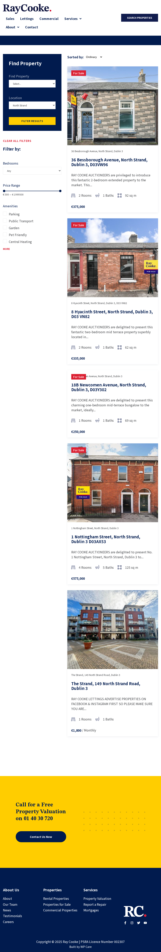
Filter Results (32, 121)
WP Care (86, 947)
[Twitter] (138, 922)
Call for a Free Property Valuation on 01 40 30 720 (41, 812)
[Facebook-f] (125, 922)
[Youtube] (145, 922)
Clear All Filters (17, 141)
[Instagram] (132, 922)
